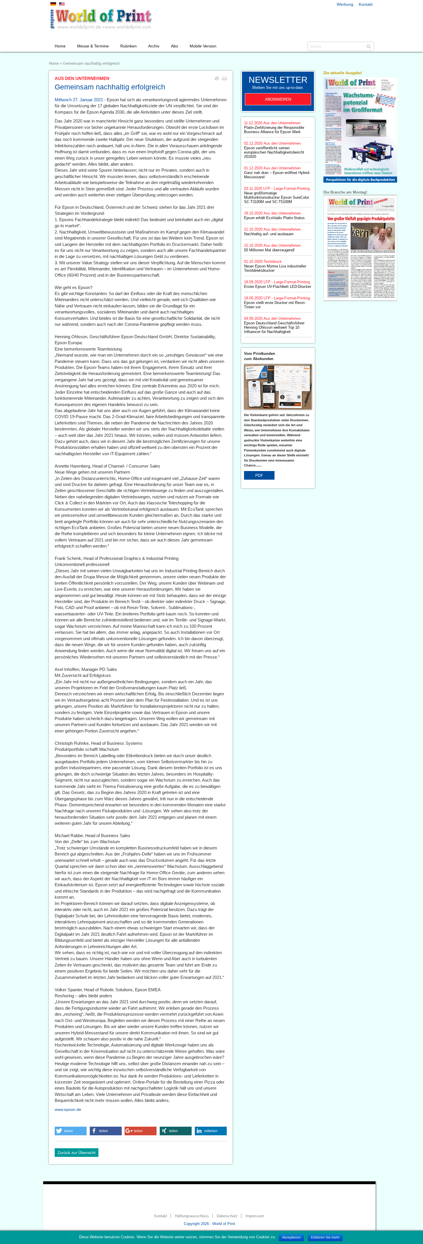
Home (60, 46)
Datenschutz (227, 1216)
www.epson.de (68, 1109)
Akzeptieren (291, 1237)
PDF (259, 475)
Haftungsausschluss (192, 1216)
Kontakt (366, 4)
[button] (71, 1131)
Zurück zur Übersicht (77, 1152)
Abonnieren (278, 99)
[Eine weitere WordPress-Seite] (100, 19)
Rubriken (128, 46)
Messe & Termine (93, 46)
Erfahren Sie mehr (325, 1237)
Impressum (254, 1216)
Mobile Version (203, 46)
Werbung (345, 4)
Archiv (153, 46)
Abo (174, 46)
